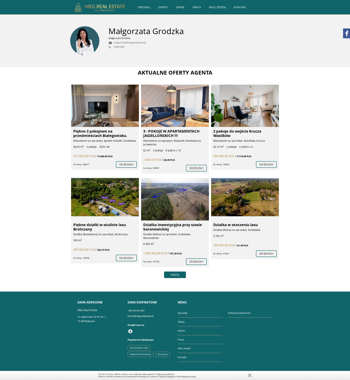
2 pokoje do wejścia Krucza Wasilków (237, 133)
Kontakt (240, 7)
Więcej (175, 274)
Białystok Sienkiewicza (140, 354)
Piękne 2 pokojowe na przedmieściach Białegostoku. (100, 133)
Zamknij (250, 375)
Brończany (163, 354)
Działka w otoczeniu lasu (235, 224)
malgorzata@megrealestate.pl (129, 42)
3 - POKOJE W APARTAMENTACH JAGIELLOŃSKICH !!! (171, 133)
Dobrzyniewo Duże (139, 347)
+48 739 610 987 (136, 310)
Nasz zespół (217, 7)
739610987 (119, 47)
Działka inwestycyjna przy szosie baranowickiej (172, 227)
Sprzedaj (144, 7)
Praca (197, 7)
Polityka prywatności (239, 313)
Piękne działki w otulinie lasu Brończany (99, 227)
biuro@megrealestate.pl (141, 316)
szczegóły (126, 164)
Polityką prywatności (165, 374)
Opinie (180, 7)
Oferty (163, 7)
